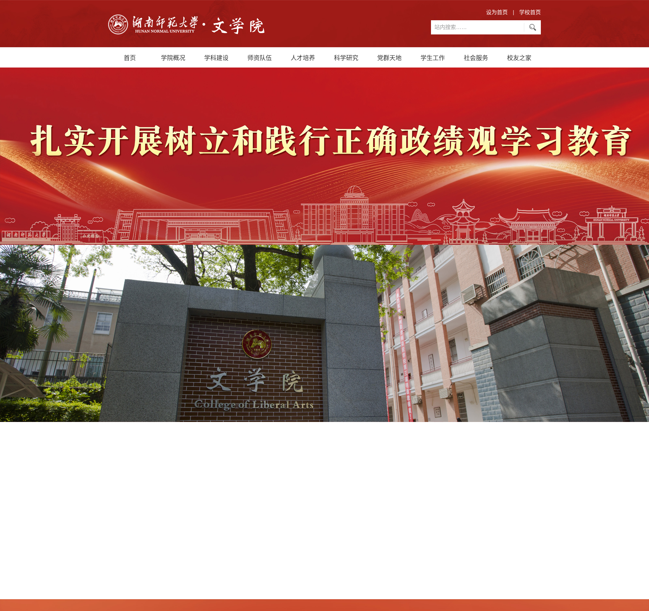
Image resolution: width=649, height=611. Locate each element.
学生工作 (432, 57)
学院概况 (173, 57)
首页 (130, 57)
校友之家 (519, 57)
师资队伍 (259, 57)
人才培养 (303, 57)
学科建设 (216, 57)
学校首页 (530, 12)
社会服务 (476, 57)
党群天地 (389, 57)
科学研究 (346, 57)
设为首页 (497, 12)
